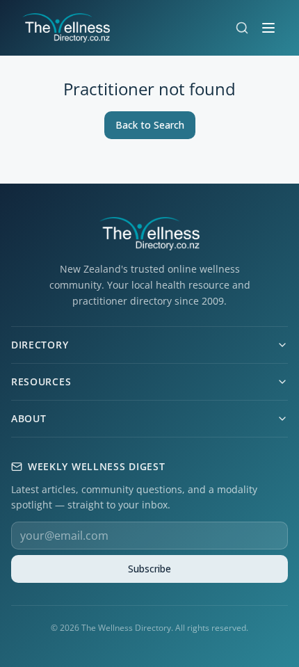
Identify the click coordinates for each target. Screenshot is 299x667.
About (29, 418)
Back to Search (149, 124)
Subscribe (149, 568)
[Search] (241, 27)
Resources (41, 381)
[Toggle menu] (268, 27)
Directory (39, 344)
